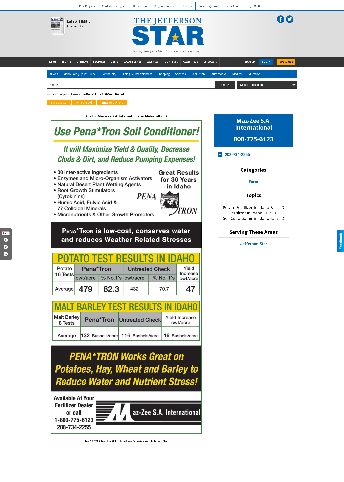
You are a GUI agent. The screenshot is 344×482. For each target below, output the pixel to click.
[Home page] (168, 30)
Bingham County (164, 6)
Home (50, 94)
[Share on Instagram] (5, 254)
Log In (266, 61)
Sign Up (250, 61)
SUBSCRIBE (286, 61)
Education (254, 74)
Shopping (164, 74)
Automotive (219, 74)
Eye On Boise (257, 6)
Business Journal (209, 6)
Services (180, 74)
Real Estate (198, 74)
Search (225, 84)
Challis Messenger (113, 6)
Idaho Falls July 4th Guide (80, 74)
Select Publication (251, 84)
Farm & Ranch (234, 6)
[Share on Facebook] (5, 239)
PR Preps (186, 6)
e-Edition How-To (193, 51)
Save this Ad (58, 102)
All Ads (53, 74)
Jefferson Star (139, 6)
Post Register (87, 6)
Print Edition (172, 51)
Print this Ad (84, 102)
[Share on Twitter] (5, 247)
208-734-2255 (237, 154)
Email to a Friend (112, 102)
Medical (237, 74)
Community (108, 74)
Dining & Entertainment (137, 74)
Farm (74, 94)
